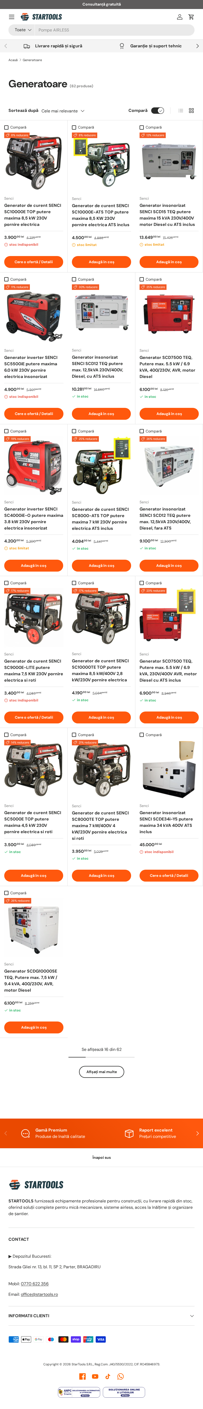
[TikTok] (108, 1376)
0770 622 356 (35, 1284)
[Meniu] (11, 17)
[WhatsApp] (120, 1376)
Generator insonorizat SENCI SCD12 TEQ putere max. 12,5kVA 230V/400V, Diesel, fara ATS (165, 518)
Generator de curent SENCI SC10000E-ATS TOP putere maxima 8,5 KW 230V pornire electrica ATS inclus (101, 215)
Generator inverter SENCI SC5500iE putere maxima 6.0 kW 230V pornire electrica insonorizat (30, 367)
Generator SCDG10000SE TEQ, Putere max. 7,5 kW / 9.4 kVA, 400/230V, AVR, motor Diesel (30, 980)
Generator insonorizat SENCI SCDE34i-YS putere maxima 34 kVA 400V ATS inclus (166, 822)
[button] (191, 17)
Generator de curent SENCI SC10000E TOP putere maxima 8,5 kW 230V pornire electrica (32, 215)
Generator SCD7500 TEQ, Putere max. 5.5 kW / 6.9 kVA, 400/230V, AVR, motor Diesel (167, 367)
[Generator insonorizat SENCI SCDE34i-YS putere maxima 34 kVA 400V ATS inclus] (169, 769)
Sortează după (23, 110)
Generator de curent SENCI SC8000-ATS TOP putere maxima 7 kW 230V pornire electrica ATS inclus (100, 519)
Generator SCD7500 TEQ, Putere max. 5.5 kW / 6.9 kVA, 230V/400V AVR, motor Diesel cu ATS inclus (168, 670)
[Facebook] (82, 1376)
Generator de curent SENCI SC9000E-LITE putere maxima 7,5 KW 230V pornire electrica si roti (33, 670)
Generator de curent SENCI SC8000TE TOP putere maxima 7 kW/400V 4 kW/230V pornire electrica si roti (100, 825)
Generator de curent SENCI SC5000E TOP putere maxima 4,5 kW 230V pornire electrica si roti (32, 822)
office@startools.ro (39, 1294)
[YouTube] (95, 1376)
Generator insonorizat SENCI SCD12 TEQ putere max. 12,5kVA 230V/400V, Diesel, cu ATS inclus (97, 366)
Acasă (13, 60)
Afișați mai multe (101, 1071)
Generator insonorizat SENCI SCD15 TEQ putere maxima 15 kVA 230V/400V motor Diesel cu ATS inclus (167, 215)
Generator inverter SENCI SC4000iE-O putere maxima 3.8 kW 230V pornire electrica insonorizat (33, 518)
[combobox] (101, 30)
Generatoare (32, 60)
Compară (137, 110)
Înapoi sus (102, 1157)
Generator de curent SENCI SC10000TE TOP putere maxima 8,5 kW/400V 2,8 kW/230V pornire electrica (100, 670)
